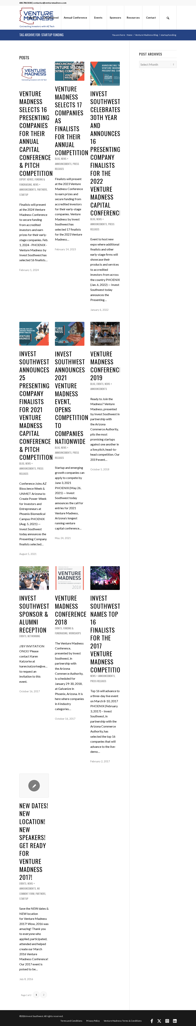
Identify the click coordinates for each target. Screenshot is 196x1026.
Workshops (75, 633)
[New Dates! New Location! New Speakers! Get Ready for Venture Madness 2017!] (34, 786)
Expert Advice (26, 179)
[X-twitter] (159, 1021)
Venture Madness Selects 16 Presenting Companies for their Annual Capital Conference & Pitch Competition (36, 133)
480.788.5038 (25, 3)
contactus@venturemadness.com (49, 3)
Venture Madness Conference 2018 (71, 609)
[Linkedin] (175, 1021)
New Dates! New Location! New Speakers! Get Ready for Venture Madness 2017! (33, 841)
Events (100, 384)
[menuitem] (31, 18)
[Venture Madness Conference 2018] (69, 578)
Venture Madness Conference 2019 (106, 365)
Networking (34, 636)
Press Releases (98, 681)
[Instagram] (167, 1021)
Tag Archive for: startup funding (41, 35)
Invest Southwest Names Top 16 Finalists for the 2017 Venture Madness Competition (107, 633)
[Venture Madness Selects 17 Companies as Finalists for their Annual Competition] (69, 71)
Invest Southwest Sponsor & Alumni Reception (34, 613)
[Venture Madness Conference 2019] (105, 334)
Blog (57, 159)
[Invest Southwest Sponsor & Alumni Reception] (34, 578)
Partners (42, 189)
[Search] (168, 18)
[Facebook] (151, 1021)
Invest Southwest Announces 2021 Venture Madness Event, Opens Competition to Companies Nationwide (71, 397)
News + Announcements (102, 676)
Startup (23, 195)
